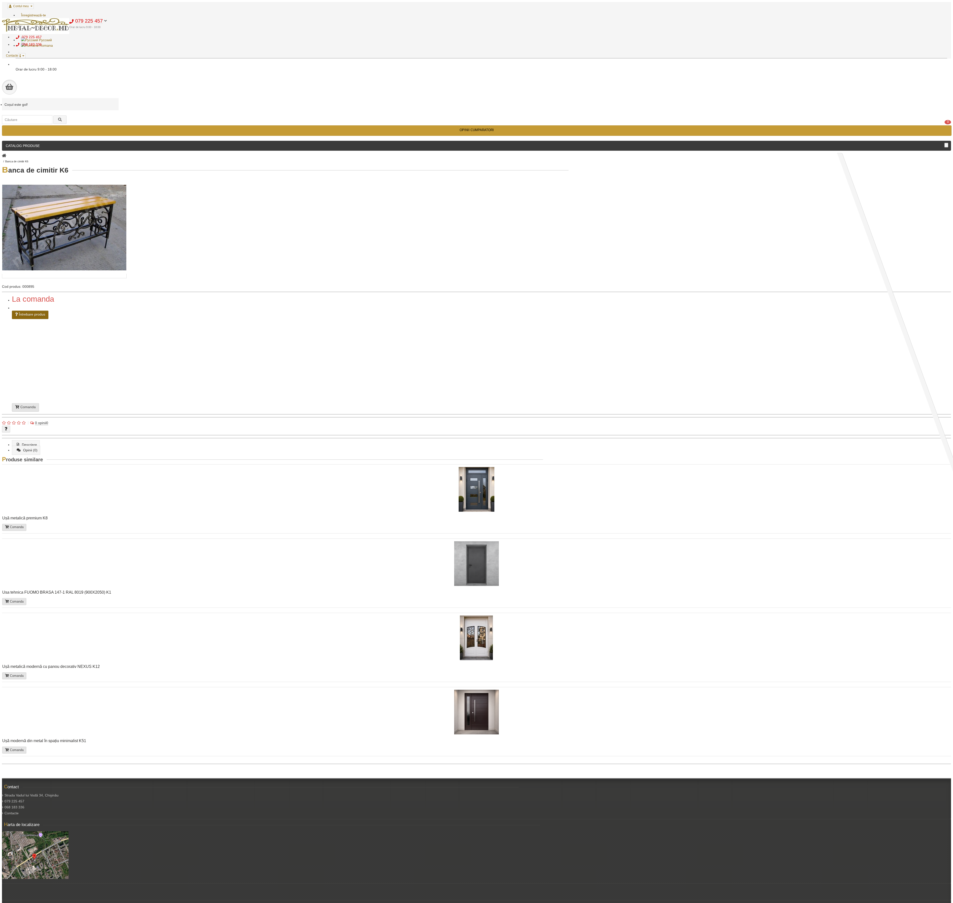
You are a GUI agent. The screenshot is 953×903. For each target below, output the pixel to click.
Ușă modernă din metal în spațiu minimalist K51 (44, 740)
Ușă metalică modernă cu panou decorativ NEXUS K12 (51, 666)
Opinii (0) (30, 450)
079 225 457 (14, 801)
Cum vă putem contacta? (442, 366)
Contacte (11, 813)
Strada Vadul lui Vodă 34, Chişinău (31, 795)
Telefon (425, 355)
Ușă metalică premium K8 (25, 518)
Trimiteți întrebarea (439, 371)
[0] (9, 87)
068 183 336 (14, 807)
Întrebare (431, 365)
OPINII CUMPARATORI (477, 130)
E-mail (425, 357)
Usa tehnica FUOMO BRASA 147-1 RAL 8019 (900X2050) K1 (56, 592)
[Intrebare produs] (6, 429)
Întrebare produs (31, 314)
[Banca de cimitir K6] (64, 276)
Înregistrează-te (33, 15)
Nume (423, 353)
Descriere (29, 445)
